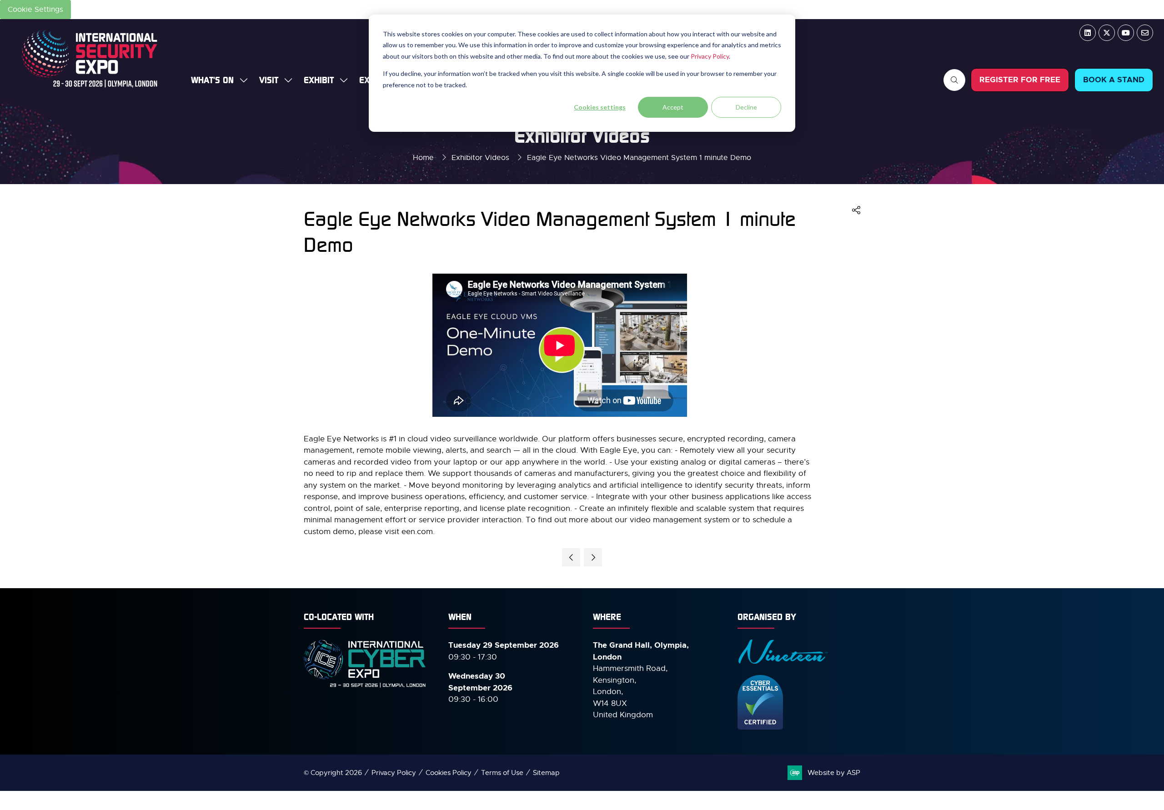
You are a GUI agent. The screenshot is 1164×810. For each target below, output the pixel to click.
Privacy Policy (710, 56)
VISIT (268, 79)
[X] (1107, 33)
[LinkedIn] (1087, 33)
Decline (746, 107)
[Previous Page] (571, 557)
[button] (954, 80)
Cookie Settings (35, 9)
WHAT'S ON (212, 79)
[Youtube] (1126, 33)
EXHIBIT (319, 79)
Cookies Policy (449, 773)
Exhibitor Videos (480, 157)
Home (423, 157)
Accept (672, 107)
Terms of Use (502, 773)
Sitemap (546, 773)
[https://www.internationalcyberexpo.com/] (365, 686)
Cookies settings (600, 107)
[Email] (1145, 33)
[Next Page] (593, 557)
